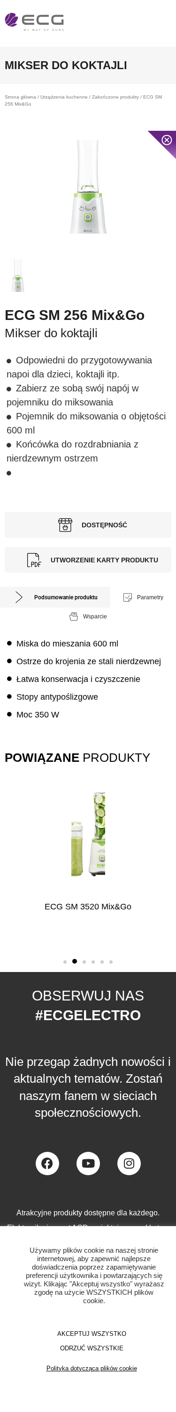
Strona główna (20, 96)
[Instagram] (129, 1163)
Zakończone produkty (115, 96)
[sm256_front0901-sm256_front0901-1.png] (88, 187)
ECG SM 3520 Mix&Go (88, 906)
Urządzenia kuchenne (64, 96)
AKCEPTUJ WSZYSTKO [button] (91, 1333)
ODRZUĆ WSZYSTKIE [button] (91, 1348)
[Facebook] (47, 1163)
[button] (65, 962)
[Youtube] (88, 1163)
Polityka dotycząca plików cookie (91, 1368)
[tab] (55, 597)
